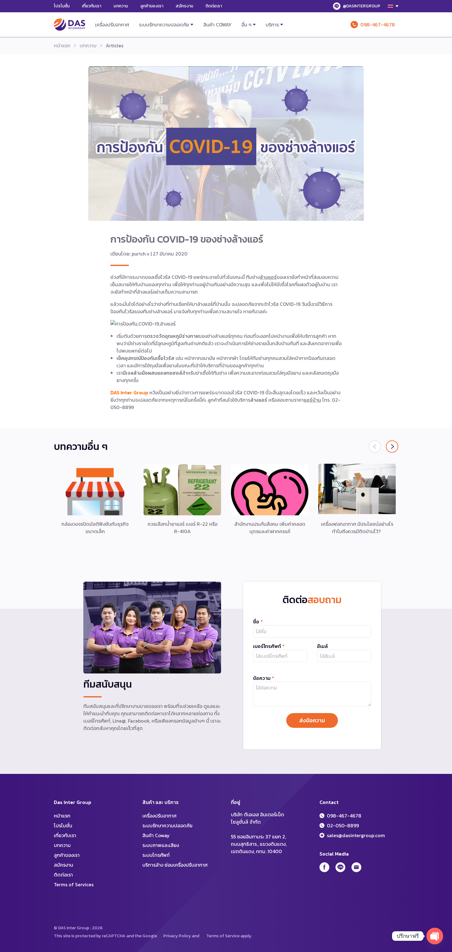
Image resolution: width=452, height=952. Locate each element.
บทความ (120, 6)
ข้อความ (263, 678)
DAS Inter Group (69, 24)
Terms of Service (223, 936)
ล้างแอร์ (268, 277)
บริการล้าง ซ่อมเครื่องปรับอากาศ (175, 864)
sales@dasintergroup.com (356, 835)
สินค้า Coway (217, 24)
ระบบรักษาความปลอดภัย (164, 24)
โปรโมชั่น (61, 6)
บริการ (272, 24)
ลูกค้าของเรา (151, 6)
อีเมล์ (322, 646)
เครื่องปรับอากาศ (112, 24)
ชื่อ (258, 621)
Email (356, 867)
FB (324, 867)
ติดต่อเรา (213, 6)
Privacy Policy (177, 936)
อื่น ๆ (246, 24)
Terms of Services (73, 884)
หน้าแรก (62, 45)
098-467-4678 (377, 24)
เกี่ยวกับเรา (91, 6)
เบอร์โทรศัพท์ (269, 646)
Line (340, 867)
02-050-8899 (343, 825)
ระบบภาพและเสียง (160, 845)
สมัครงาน (184, 6)
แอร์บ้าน (312, 400)
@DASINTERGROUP (361, 6)
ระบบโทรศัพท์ (156, 855)
